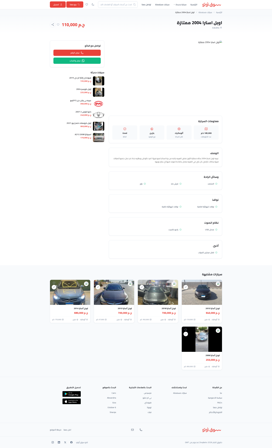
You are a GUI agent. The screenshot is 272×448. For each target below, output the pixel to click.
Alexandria (111, 398)
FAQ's (219, 402)
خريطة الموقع (55, 429)
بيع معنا (73, 4)
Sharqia (113, 412)
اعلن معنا (67, 429)
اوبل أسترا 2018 (169, 308)
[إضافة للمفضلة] (58, 24)
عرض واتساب (75, 61)
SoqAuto (203, 442)
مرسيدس (147, 393)
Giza (114, 402)
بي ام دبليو (147, 398)
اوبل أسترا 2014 (81, 308)
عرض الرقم (75, 53)
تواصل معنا (146, 4)
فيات (149, 412)
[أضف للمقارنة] (185, 287)
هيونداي (147, 402)
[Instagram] (53, 442)
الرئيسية (193, 4)
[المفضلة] (87, 4)
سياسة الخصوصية (215, 398)
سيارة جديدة (181, 4)
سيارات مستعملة (162, 4)
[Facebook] (71, 442)
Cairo (114, 393)
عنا (221, 393)
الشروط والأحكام (215, 412)
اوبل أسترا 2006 (213, 355)
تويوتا (149, 407)
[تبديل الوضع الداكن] (93, 4)
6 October (112, 407)
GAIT (187, 442)
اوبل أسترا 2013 (213, 308)
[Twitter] (65, 442)
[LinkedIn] (59, 442)
